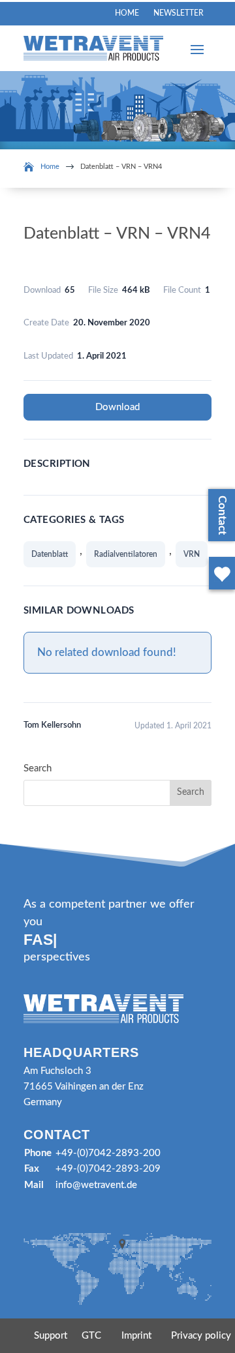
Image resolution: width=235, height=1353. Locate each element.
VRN (191, 554)
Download (117, 407)
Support (50, 1336)
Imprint (136, 1336)
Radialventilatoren (125, 554)
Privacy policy (201, 1336)
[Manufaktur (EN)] (219, 591)
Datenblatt (49, 554)
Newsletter (178, 13)
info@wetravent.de (96, 1185)
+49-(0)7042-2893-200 (108, 1153)
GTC (91, 1336)
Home (127, 13)
